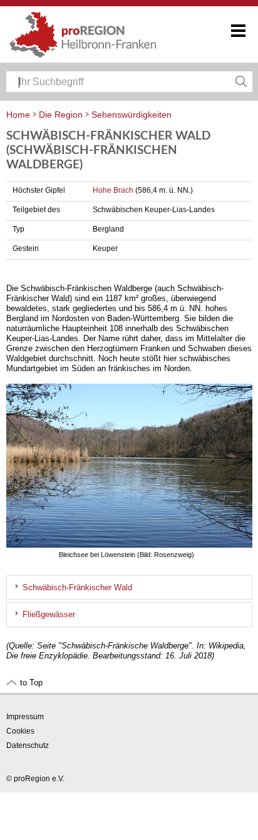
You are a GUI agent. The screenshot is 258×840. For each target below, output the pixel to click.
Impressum (25, 716)
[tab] (129, 587)
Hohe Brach (113, 190)
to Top (31, 682)
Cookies (20, 731)
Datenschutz (27, 745)
